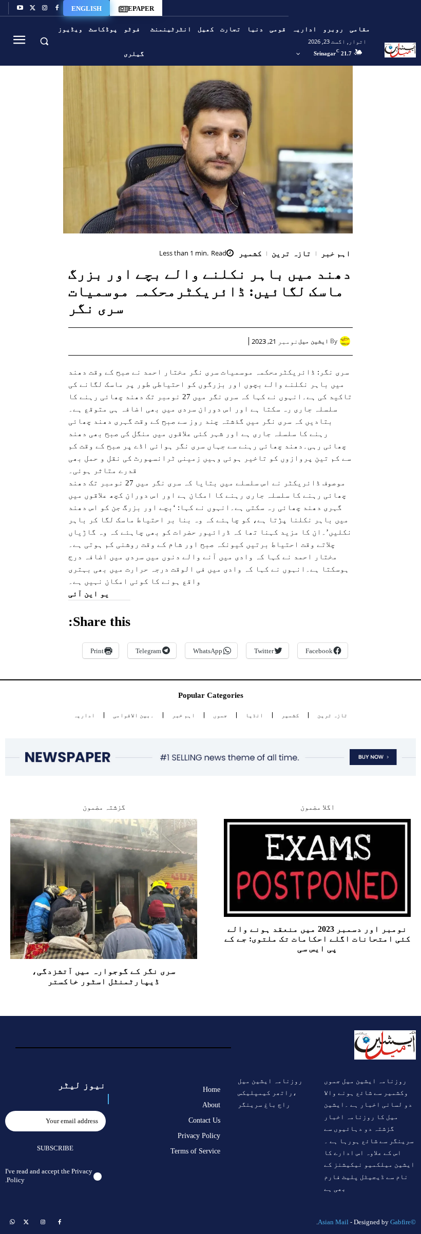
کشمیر (250, 254)
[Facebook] (57, 8)
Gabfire (400, 1222)
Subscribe (55, 1148)
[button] (44, 41)
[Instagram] (45, 8)
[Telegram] (141, 341)
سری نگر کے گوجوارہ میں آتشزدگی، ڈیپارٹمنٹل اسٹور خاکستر (104, 976)
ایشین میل (313, 341)
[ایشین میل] (346, 341)
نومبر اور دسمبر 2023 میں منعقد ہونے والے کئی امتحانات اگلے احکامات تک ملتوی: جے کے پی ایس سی (317, 939)
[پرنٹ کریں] (165, 341)
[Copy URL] (117, 341)
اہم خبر (336, 254)
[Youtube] (20, 8)
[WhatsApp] (188, 341)
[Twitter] (32, 8)
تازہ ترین (291, 254)
